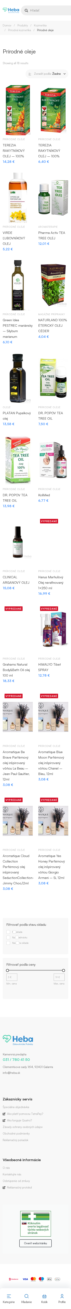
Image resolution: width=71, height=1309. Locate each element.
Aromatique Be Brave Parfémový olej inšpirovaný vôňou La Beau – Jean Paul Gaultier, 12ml (16, 765)
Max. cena (59, 983)
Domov (7, 25)
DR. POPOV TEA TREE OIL (50, 415)
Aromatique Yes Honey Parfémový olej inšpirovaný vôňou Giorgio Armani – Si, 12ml (51, 867)
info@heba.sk (11, 1073)
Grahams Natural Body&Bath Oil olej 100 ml (16, 669)
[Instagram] (8, 1080)
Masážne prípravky (51, 314)
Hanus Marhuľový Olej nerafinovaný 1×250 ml (50, 582)
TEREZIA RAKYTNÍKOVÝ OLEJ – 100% (14, 150)
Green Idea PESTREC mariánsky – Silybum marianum (18, 328)
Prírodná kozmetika (19, 30)
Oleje (7, 407)
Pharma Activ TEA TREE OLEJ (51, 235)
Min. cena (11, 983)
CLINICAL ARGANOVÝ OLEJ (16, 579)
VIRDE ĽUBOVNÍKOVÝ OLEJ (14, 238)
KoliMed (44, 495)
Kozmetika (40, 25)
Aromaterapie (48, 226)
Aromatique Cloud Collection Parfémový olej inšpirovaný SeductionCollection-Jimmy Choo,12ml (18, 869)
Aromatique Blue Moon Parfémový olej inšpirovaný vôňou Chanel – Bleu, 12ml (51, 763)
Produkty (22, 25)
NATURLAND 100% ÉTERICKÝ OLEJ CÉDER (52, 325)
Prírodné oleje (14, 139)
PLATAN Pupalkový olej (17, 415)
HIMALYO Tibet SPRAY (49, 667)
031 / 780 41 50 (16, 1059)
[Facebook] (3, 1080)
